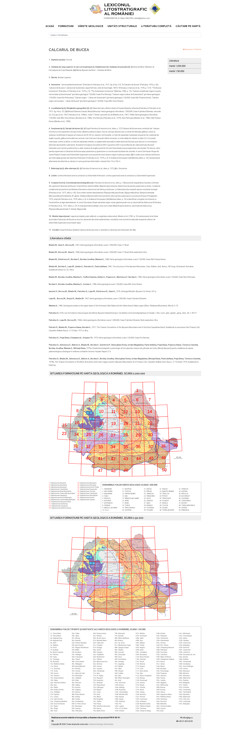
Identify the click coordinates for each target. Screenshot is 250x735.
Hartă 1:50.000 (176, 71)
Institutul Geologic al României (101, 724)
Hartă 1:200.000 (177, 66)
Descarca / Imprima (193, 49)
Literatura (174, 60)
